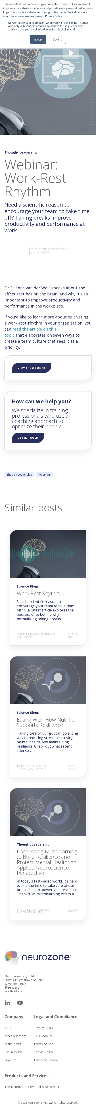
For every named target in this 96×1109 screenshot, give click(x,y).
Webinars (44, 475)
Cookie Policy (43, 1052)
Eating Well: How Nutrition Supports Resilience (47, 722)
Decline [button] (57, 39)
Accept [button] (38, 39)
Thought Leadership (19, 475)
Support (10, 1060)
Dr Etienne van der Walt (49, 248)
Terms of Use (43, 1044)
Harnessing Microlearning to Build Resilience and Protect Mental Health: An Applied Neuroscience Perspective (47, 862)
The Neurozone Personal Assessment (31, 1087)
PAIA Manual (42, 1036)
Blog (7, 1028)
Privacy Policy (43, 1028)
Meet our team (15, 1036)
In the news (12, 1044)
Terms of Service (45, 1060)
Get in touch (13, 1052)
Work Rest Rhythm (38, 593)
